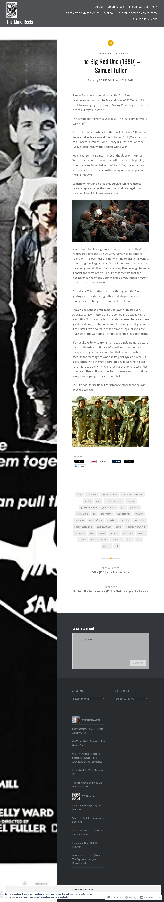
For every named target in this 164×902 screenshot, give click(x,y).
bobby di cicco (109, 494)
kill (94, 513)
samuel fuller (104, 526)
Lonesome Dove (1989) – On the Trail (87, 807)
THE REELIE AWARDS (145, 19)
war (139, 539)
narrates (79, 520)
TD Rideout (107, 80)
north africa (95, 520)
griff (123, 507)
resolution (139, 520)
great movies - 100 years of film (98, 507)
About (99, 6)
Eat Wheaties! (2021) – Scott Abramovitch (87, 730)
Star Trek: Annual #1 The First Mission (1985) (87, 832)
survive (114, 533)
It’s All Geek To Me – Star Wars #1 (88, 772)
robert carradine (83, 526)
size (92, 533)
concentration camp (132, 494)
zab (117, 545)
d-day (88, 500)
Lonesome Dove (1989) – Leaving (85, 844)
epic (98, 500)
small (102, 533)
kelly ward (82, 513)
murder (139, 513)
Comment (138, 662)
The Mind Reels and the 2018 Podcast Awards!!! (87, 784)
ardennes (92, 494)
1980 (79, 494)
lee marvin (106, 513)
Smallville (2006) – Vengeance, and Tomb (88, 820)
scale (118, 526)
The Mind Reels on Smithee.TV (138, 13)
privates (111, 520)
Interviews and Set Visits (83, 13)
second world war (136, 526)
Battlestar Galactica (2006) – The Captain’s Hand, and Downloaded (87, 859)
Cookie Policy (65, 897)
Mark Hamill (123, 513)
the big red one (99, 539)
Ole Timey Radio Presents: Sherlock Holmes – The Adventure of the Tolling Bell (87, 757)
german (131, 500)
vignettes (117, 539)
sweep (141, 533)
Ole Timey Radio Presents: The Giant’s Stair (88, 743)
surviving (128, 533)
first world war (114, 500)
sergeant (80, 533)
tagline (82, 539)
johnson (134, 507)
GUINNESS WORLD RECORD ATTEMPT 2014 (132, 6)
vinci (129, 539)
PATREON (109, 13)
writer (106, 545)
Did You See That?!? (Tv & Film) (111, 53)
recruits (125, 520)
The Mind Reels (19, 21)
